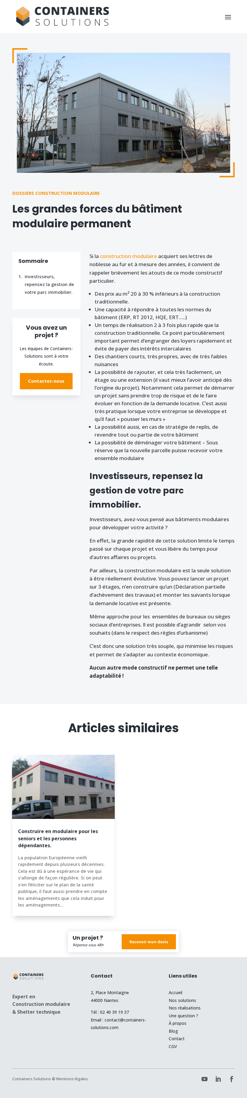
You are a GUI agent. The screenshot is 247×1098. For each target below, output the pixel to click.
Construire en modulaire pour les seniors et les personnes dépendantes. (58, 838)
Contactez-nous (46, 381)
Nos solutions (182, 1000)
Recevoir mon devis (149, 941)
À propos (177, 1023)
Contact (177, 1038)
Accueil (175, 992)
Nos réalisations (185, 1008)
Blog (173, 1031)
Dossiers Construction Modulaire (56, 193)
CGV (173, 1046)
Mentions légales (72, 1078)
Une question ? (183, 1016)
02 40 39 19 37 (114, 1012)
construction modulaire (128, 256)
